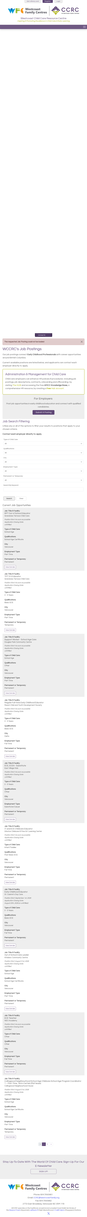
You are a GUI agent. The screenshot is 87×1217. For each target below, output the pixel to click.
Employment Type (10, 467)
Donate (41, 335)
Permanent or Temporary (13, 476)
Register (48, 1)
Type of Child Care (10, 439)
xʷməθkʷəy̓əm (59, 1210)
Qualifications (8, 448)
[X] (48, 1213)
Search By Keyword (10, 485)
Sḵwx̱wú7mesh (14, 1210)
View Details (10, 567)
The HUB (16, 385)
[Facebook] (38, 1213)
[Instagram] (42, 1213)
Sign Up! (43, 1171)
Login (58, 1)
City (4, 458)
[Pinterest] (45, 1213)
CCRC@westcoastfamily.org (46, 1198)
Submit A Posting (43, 412)
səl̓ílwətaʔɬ (34, 1210)
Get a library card (33, 1)
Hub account (55, 388)
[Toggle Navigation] (84, 27)
